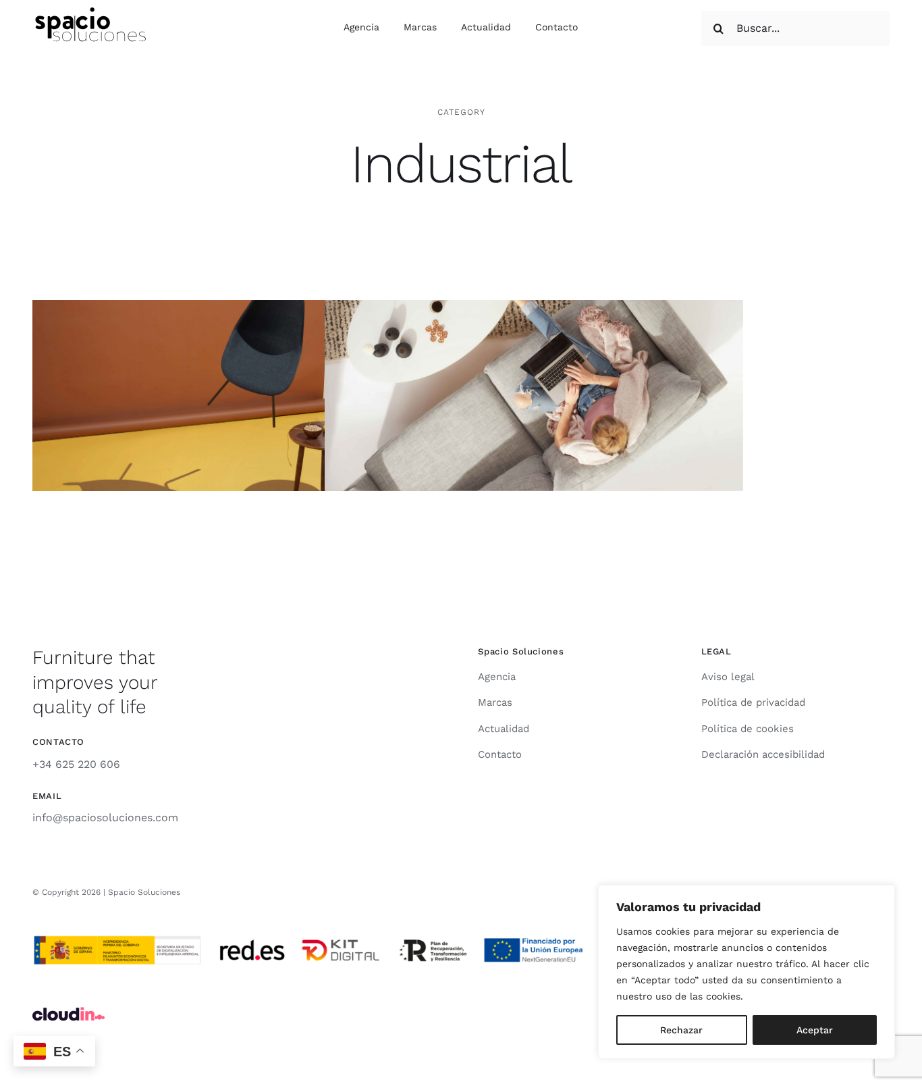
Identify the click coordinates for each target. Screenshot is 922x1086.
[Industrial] (241, 396)
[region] (746, 972)
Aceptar (814, 1030)
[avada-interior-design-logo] (91, 12)
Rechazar (681, 1030)
